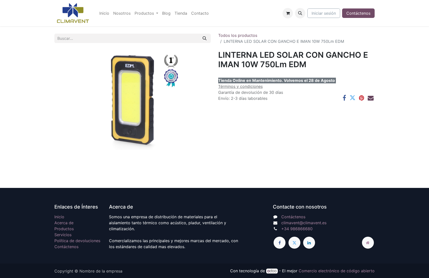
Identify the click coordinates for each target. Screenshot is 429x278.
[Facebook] (344, 98)
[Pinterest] (361, 98)
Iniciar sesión (324, 13)
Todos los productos (237, 35)
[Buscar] (204, 38)
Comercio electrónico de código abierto (337, 270)
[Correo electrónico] (371, 98)
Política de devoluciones (77, 240)
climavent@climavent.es (303, 222)
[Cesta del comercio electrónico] (288, 13)
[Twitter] (353, 98)
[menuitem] (104, 13)
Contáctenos (358, 13)
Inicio (59, 216)
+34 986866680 (297, 228)
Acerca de (63, 222)
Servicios (63, 234)
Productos (64, 228)
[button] (300, 13)
